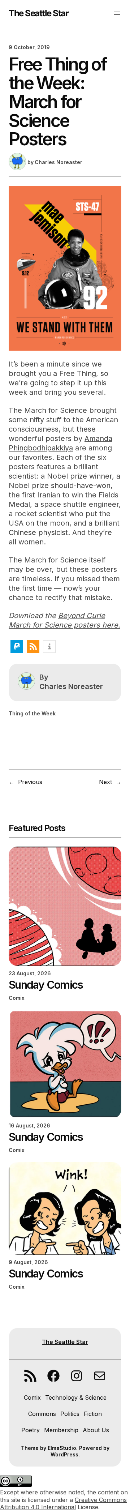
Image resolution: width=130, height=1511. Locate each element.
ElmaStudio (62, 1448)
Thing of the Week (32, 713)
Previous (30, 782)
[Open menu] (117, 13)
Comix (17, 998)
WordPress (64, 1454)
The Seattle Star (38, 13)
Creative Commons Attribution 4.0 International (63, 1503)
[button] (16, 646)
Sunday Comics (46, 984)
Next (105, 782)
